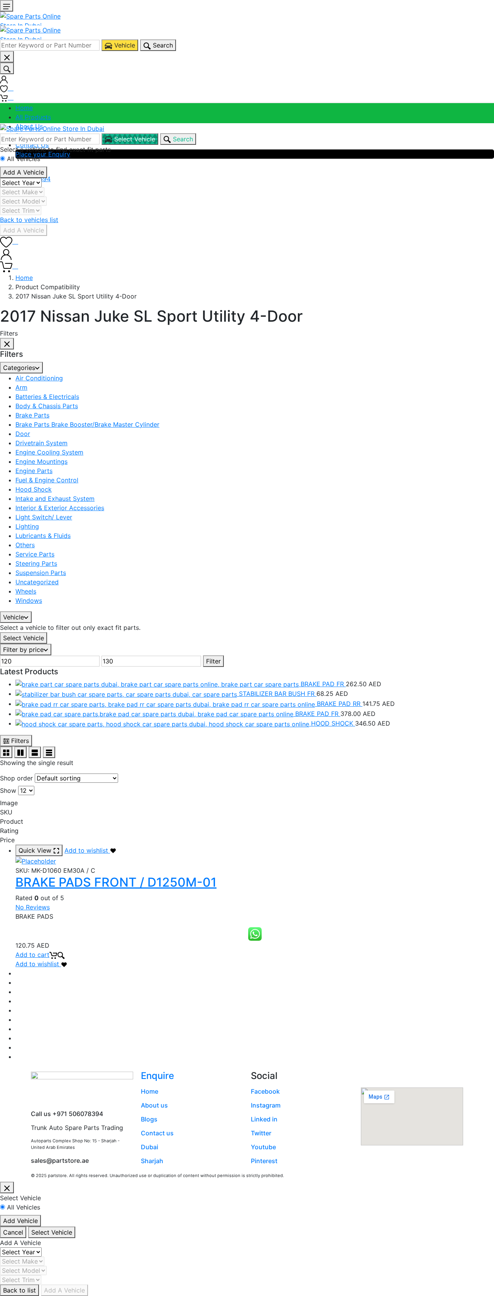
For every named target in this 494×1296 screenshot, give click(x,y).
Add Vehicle (20, 1221)
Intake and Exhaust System (55, 498)
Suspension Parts (40, 573)
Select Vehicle (23, 638)
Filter (213, 661)
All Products (33, 117)
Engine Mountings (41, 461)
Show (8, 790)
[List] (35, 752)
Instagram (266, 1105)
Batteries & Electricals (47, 396)
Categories (19, 367)
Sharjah (152, 1161)
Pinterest (264, 1161)
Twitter (261, 1133)
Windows (28, 600)
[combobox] (50, 45)
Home (24, 108)
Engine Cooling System (49, 452)
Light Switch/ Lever (43, 517)
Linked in (264, 1119)
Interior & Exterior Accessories (59, 508)
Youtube (263, 1147)
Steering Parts (36, 563)
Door (22, 434)
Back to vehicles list (29, 220)
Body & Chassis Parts (46, 406)
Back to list (19, 1290)
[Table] (49, 752)
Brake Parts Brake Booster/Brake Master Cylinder (87, 424)
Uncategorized (37, 582)
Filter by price (23, 649)
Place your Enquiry (42, 154)
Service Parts (34, 554)
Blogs (149, 1119)
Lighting (27, 526)
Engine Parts (33, 471)
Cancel (13, 1232)
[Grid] (6, 752)
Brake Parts (32, 415)
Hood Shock (33, 489)
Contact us (157, 1133)
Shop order (16, 778)
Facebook (265, 1091)
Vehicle (13, 617)
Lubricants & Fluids (43, 535)
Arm (21, 387)
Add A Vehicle (23, 172)
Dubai (149, 1147)
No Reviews (32, 907)
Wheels (25, 591)
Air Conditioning (39, 378)
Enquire (157, 1075)
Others (25, 545)
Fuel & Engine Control (46, 480)
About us (154, 1105)
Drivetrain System (41, 443)
